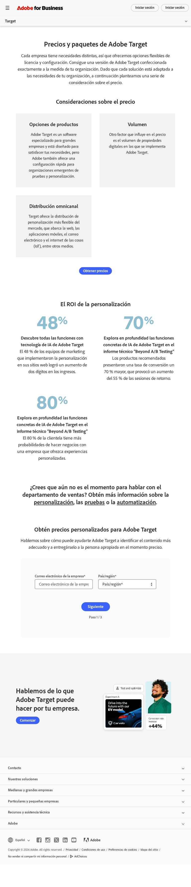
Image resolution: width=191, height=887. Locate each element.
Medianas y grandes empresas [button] (30, 790)
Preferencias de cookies (122, 849)
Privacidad (72, 849)
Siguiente (95, 606)
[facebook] (39, 840)
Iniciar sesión (144, 7)
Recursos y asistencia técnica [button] (29, 812)
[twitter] (56, 840)
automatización (136, 502)
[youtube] (73, 840)
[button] (18, 840)
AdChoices (80, 856)
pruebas (95, 502)
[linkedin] (65, 840)
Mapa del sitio (149, 849)
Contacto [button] (14, 768)
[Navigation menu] (7, 8)
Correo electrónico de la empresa (59, 576)
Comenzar (28, 720)
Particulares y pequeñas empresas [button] (33, 801)
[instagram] (47, 840)
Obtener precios (95, 271)
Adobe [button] (13, 823)
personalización (53, 502)
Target (10, 21)
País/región (106, 576)
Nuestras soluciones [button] (23, 779)
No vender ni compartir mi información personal (37, 856)
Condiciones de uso (93, 849)
